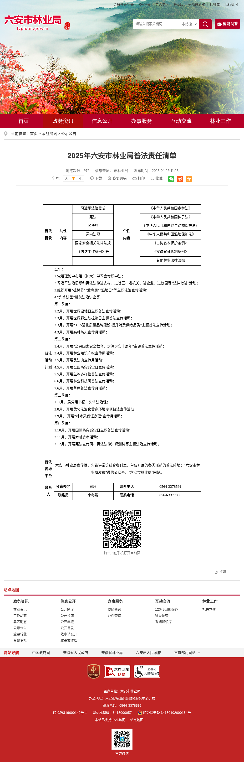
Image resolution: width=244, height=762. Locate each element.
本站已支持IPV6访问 (110, 720)
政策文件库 (69, 640)
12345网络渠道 (166, 609)
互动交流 (181, 121)
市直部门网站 (185, 653)
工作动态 (20, 615)
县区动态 (20, 622)
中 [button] (73, 178)
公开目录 (67, 628)
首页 (23, 121)
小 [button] (80, 178)
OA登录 (145, 4)
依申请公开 (69, 634)
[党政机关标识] (93, 671)
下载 (98, 178)
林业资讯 (20, 609)
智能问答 (230, 24)
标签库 (215, 4)
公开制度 (67, 609)
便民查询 (114, 609)
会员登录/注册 (123, 4)
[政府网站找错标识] (117, 671)
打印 (141, 178)
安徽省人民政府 (75, 653)
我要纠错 (119, 178)
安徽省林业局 (112, 653)
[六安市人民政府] (66, 26)
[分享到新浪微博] (180, 179)
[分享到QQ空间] (189, 179)
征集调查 (161, 615)
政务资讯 (62, 121)
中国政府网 (41, 653)
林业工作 (220, 121)
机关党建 (209, 609)
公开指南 (67, 615)
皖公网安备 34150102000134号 (167, 713)
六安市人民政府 (148, 653)
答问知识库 (163, 622)
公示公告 (68, 134)
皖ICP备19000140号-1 (70, 713)
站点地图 (136, 720)
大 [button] (66, 178)
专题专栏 (20, 640)
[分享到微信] (171, 179)
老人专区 (162, 4)
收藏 (159, 178)
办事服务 (141, 121)
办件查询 (114, 615)
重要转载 (20, 634)
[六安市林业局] (33, 23)
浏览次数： (77, 171)
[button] (178, 4)
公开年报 (67, 622)
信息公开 (102, 121)
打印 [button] (222, 572)
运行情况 (231, 4)
